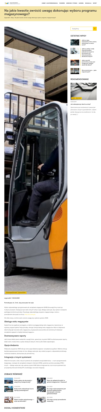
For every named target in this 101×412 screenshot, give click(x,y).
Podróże (62, 3)
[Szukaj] (95, 29)
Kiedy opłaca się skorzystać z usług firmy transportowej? (23, 381)
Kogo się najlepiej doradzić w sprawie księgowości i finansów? (57, 381)
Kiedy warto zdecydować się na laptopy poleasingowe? (24, 389)
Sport (95, 3)
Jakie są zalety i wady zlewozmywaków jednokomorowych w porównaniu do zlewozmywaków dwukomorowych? (88, 52)
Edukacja (88, 3)
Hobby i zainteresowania (50, 3)
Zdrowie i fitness (71, 3)
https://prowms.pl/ (30, 314)
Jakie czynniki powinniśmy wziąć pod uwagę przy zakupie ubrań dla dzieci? (88, 63)
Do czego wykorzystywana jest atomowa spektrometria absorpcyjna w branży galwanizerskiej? (56, 391)
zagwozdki (7, 298)
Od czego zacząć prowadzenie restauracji (56, 400)
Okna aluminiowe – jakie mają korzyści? (89, 71)
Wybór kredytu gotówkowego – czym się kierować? (24, 400)
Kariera (81, 3)
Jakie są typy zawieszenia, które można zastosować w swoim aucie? (89, 42)
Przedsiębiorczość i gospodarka (16, 292)
